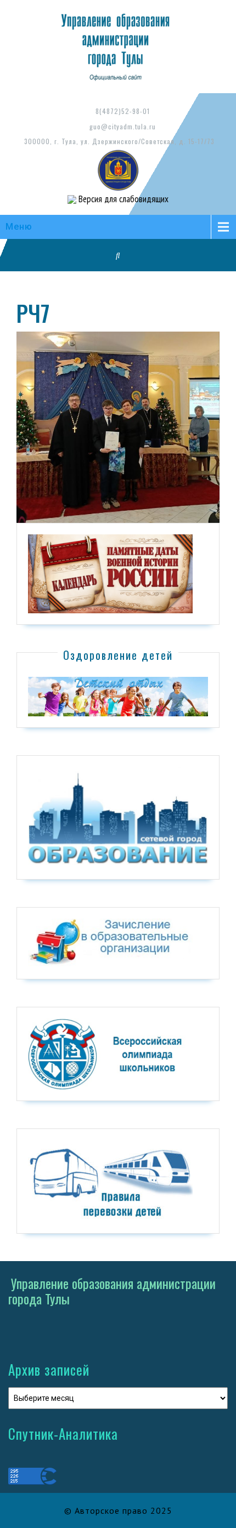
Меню (18, 226)
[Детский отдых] (118, 696)
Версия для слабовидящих (122, 199)
